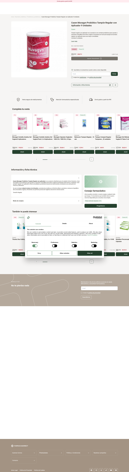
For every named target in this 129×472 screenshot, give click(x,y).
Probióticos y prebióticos (33, 17)
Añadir (22, 152)
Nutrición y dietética (20, 17)
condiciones (83, 77)
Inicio (12, 17)
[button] (51, 453)
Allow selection (64, 253)
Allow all (89, 253)
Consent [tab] (38, 223)
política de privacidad (95, 77)
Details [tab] (64, 223)
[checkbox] (72, 77)
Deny (39, 253)
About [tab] (91, 223)
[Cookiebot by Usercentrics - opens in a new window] (94, 217)
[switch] (54, 245)
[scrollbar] (64, 160)
